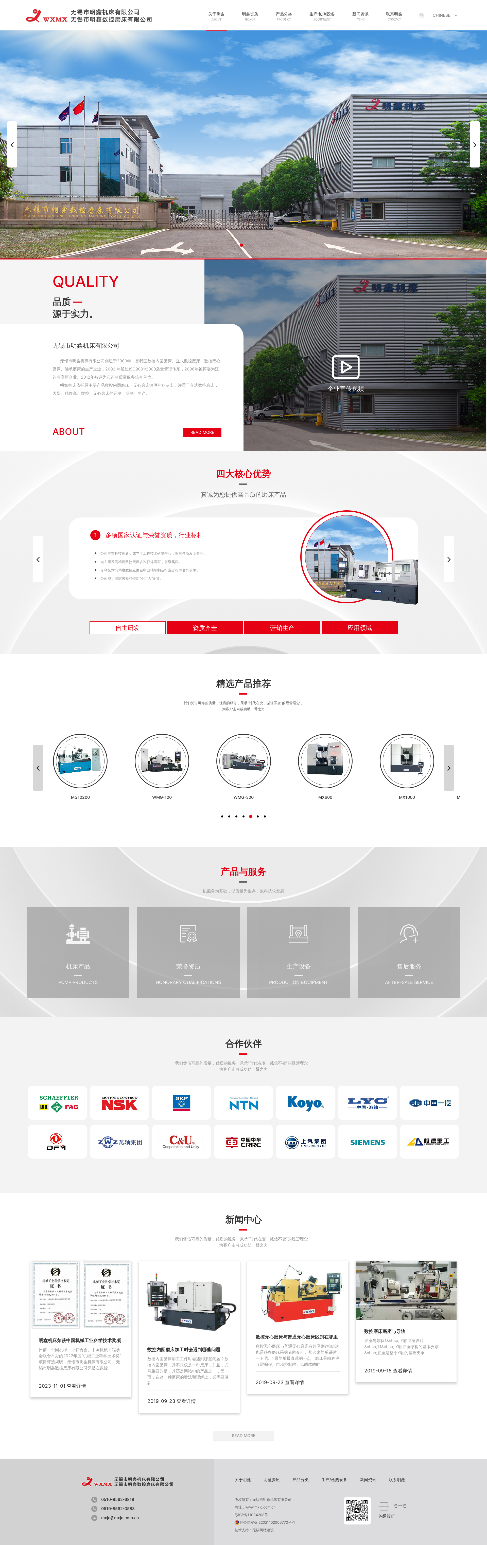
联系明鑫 (394, 16)
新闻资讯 (360, 16)
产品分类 (284, 16)
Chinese (441, 15)
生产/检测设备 (322, 16)
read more (202, 432)
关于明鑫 (216, 16)
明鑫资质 (250, 16)
